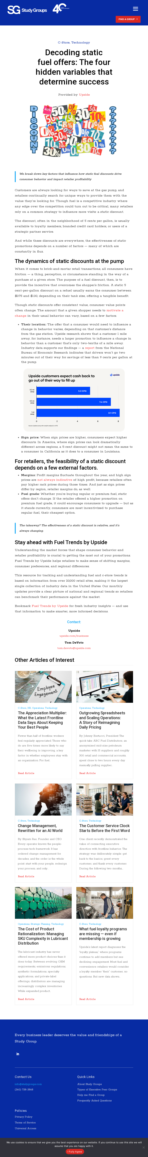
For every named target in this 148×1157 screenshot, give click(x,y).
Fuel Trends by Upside (50, 606)
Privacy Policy (23, 1117)
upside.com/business (74, 636)
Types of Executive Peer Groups (97, 1089)
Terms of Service (25, 1122)
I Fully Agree (75, 1151)
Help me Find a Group (91, 1095)
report (89, 348)
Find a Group (127, 19)
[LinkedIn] (18, 1054)
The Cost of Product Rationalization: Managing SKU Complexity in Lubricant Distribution (43, 936)
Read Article (26, 773)
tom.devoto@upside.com (74, 648)
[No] (143, 1147)
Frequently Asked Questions (94, 1100)
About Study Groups (89, 1084)
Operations (38, 708)
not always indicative (54, 480)
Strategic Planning (40, 924)
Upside (84, 95)
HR (29, 708)
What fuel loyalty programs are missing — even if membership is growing (103, 934)
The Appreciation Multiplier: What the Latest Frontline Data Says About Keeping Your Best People (42, 720)
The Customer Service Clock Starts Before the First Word (104, 828)
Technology (80, 43)
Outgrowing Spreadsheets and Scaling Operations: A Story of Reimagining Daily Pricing (102, 720)
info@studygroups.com (28, 1084)
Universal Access (25, 1128)
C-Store (64, 43)
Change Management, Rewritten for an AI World (40, 828)
